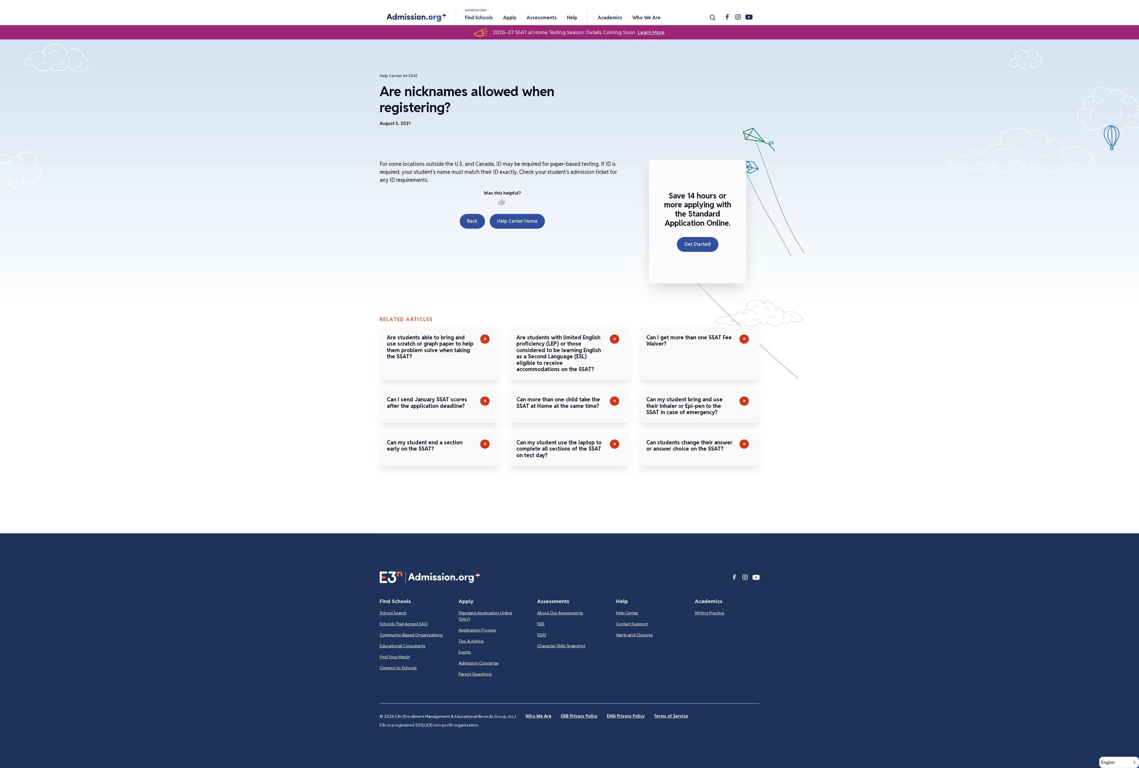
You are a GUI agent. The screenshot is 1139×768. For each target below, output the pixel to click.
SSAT (413, 75)
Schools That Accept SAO (404, 624)
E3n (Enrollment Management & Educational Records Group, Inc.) (455, 716)
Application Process (477, 630)
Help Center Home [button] (517, 221)
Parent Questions (475, 674)
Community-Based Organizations (411, 634)
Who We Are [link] (538, 716)
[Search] (712, 17)
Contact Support (632, 624)
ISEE (541, 624)
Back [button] (472, 221)
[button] (416, 17)
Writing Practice (709, 613)
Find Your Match (395, 656)
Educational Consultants (403, 645)
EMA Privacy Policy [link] (626, 716)
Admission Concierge (479, 663)
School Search (393, 613)
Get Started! (697, 244)
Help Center (391, 75)
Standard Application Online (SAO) (485, 616)
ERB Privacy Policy (579, 716)
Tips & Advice (471, 641)
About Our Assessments (560, 613)
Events (465, 652)
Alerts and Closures (634, 634)
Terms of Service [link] (671, 716)
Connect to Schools (398, 667)
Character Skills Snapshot (561, 645)
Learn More (651, 32)
